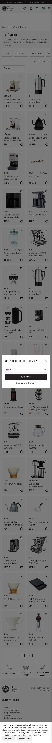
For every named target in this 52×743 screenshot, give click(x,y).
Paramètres (8, 739)
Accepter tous (24, 739)
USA (12, 369)
